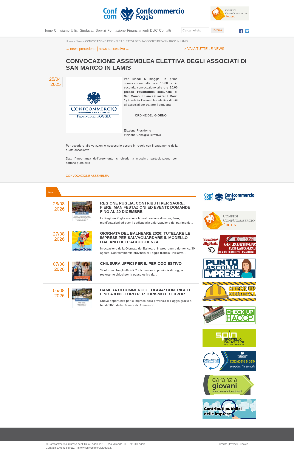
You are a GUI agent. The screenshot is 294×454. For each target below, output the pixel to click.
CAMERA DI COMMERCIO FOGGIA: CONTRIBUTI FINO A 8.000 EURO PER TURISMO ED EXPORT (145, 292)
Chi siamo (62, 30)
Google (154, 15)
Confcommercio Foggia (143, 22)
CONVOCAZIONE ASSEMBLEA (88, 175)
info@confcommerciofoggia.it (94, 447)
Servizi (101, 30)
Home (48, 30)
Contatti (165, 30)
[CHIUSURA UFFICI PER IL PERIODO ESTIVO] (81, 271)
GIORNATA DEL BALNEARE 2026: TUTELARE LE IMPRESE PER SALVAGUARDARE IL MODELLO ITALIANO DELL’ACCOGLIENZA (145, 237)
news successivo (114, 49)
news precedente (81, 49)
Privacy (233, 444)
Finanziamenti (138, 30)
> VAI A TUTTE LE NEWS (204, 49)
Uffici (75, 30)
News (52, 192)
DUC (154, 30)
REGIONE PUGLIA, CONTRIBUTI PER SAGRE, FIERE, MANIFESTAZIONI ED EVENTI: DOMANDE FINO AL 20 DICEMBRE (145, 207)
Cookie (244, 444)
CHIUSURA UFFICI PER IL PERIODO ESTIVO (141, 263)
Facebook (241, 31)
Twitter (247, 31)
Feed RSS (118, 15)
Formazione (116, 30)
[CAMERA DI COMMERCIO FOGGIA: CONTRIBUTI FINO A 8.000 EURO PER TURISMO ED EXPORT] (81, 298)
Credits (223, 444)
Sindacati (87, 30)
